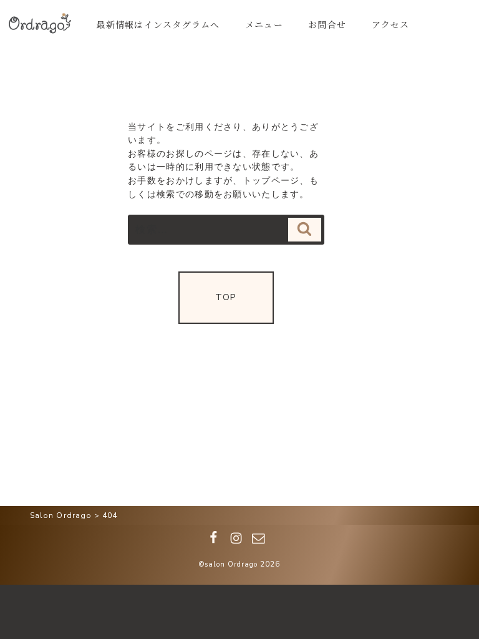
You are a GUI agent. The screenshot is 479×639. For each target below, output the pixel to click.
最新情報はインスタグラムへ (158, 24)
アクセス (391, 24)
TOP (225, 297)
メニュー (264, 24)
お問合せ (327, 24)
